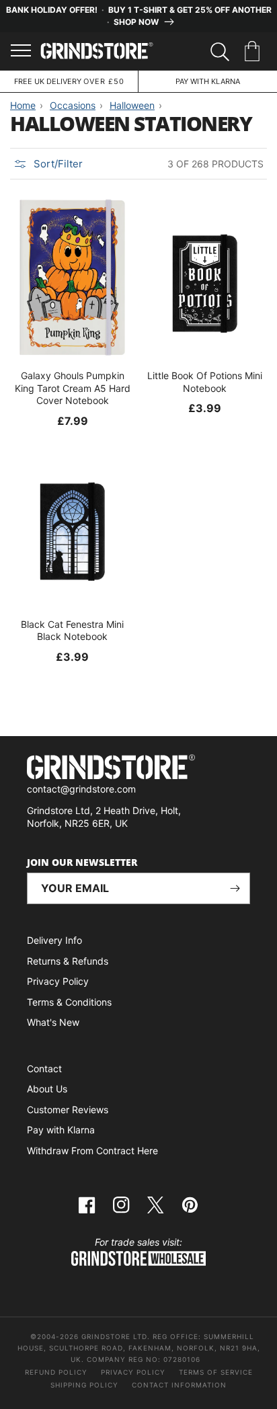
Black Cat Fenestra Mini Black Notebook (72, 630)
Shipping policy (84, 1385)
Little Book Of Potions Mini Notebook (204, 381)
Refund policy (56, 1372)
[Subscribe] (234, 888)
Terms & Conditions (69, 1002)
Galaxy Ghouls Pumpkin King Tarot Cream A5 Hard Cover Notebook (72, 387)
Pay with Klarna (61, 1129)
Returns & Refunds (67, 961)
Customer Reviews (67, 1109)
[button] (254, 52)
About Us (47, 1088)
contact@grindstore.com (81, 789)
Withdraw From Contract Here (92, 1150)
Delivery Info (54, 940)
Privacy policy (133, 1372)
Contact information (179, 1385)
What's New (53, 1022)
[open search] (220, 52)
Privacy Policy (58, 981)
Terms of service (216, 1372)
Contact (44, 1068)
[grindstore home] (138, 768)
